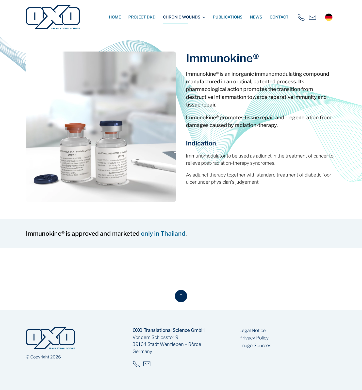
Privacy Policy (254, 338)
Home (115, 17)
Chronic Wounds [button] (181, 17)
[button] (101, 127)
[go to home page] (53, 17)
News (256, 17)
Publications (228, 17)
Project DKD (142, 17)
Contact (279, 17)
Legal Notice (252, 330)
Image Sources (255, 345)
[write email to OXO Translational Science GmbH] (312, 17)
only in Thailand (163, 233)
